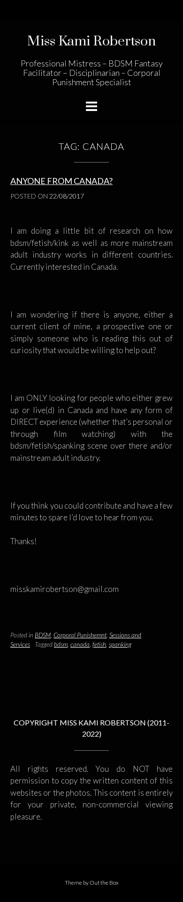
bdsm (61, 644)
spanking (120, 644)
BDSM (43, 635)
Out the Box (104, 882)
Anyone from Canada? (61, 181)
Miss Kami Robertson (91, 41)
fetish (99, 644)
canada (80, 644)
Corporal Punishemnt (80, 635)
